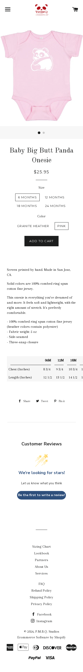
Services (41, 573)
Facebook (44, 614)
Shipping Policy (41, 597)
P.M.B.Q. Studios (47, 631)
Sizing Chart (41, 546)
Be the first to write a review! (41, 495)
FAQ (42, 584)
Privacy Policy (41, 604)
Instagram (44, 621)
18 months (27, 206)
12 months (55, 197)
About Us (41, 567)
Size (41, 187)
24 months (55, 206)
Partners (41, 560)
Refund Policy (41, 590)
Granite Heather (33, 226)
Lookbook (41, 553)
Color (41, 216)
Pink (61, 226)
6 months (27, 197)
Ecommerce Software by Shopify (41, 637)
